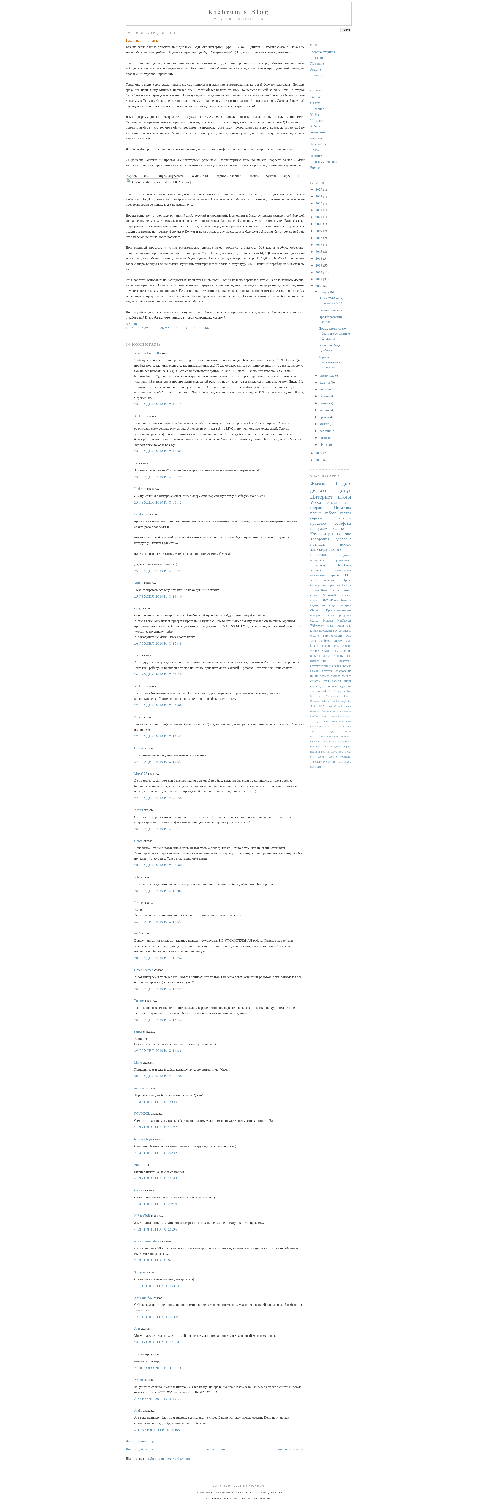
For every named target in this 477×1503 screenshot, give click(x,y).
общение (315, 741)
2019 (319, 230)
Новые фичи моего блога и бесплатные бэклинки (334, 333)
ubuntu (325, 646)
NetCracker (344, 620)
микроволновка (319, 736)
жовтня (325, 382)
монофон (334, 736)
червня (325, 410)
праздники (344, 615)
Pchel (138, 717)
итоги (344, 496)
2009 (319, 453)
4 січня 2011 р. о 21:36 (155, 1229)
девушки (345, 554)
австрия (346, 651)
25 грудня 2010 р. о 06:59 (158, 571)
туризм (327, 761)
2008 (319, 460)
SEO (325, 600)
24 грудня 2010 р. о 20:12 (158, 404)
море (336, 590)
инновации (345, 721)
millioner (140, 1087)
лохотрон (345, 661)
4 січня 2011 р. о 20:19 (155, 1203)
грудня (325, 292)
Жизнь (315, 97)
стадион (315, 635)
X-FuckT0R (142, 1215)
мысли (314, 671)
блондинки (318, 585)
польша (324, 676)
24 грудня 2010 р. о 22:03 (158, 451)
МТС (322, 706)
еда (349, 656)
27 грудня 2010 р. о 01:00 (158, 705)
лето (313, 580)
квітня (325, 423)
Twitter (346, 585)
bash (348, 640)
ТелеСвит (344, 565)
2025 (319, 189)
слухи (348, 751)
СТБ (335, 651)
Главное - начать (142, 40)
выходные (345, 711)
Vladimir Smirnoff (146, 353)
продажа (315, 751)
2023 (319, 203)
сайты (334, 751)
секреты (315, 681)
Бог (349, 701)
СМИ (325, 651)
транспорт (316, 761)
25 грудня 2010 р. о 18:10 (158, 596)
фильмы (328, 620)
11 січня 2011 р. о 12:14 (156, 1285)
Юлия (138, 809)
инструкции (329, 605)
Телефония (318, 144)
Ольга (138, 840)
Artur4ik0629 (143, 1297)
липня (324, 403)
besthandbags (143, 1139)
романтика (343, 559)
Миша (138, 582)
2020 (319, 224)
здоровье (343, 538)
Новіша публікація (139, 1448)
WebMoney (317, 625)
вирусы (315, 656)
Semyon (139, 1272)
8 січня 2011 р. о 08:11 (155, 1260)
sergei (138, 1031)
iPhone (334, 600)
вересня (326, 389)
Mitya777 (140, 773)
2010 (319, 286)
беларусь (326, 711)
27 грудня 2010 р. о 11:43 (158, 736)
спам (313, 595)
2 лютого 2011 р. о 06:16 (158, 1367)
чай (334, 761)
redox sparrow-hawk (147, 1241)
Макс (138, 1062)
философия (343, 570)
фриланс (336, 575)
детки (327, 656)
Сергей (139, 1190)
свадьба (346, 676)
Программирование (324, 161)
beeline (335, 701)
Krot (137, 902)
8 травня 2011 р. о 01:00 (157, 1429)
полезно (316, 138)
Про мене (317, 63)
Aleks (138, 1410)
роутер (337, 630)
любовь (315, 570)
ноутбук (327, 671)
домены (336, 716)
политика (318, 554)
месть (348, 731)
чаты (340, 761)
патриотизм (344, 741)
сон (312, 756)
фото (326, 635)
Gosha (138, 748)
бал (349, 625)
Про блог (316, 57)
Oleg (137, 608)
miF (137, 933)
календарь (315, 726)
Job (136, 877)
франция (345, 686)
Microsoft (329, 595)
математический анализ (325, 666)
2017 (319, 244)
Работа (315, 126)
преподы (317, 544)
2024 (319, 196)
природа (346, 746)
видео (314, 605)
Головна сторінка (214, 1448)
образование (343, 671)
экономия (315, 766)
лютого (325, 437)
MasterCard (332, 696)
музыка (346, 666)
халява (345, 512)
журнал (347, 716)
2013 (319, 265)
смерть (347, 630)
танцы (332, 686)
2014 (319, 258)
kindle (314, 646)
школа (347, 761)
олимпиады (329, 741)
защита (326, 721)
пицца (314, 676)
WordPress (324, 640)
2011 (319, 279)
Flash (348, 691)
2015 (319, 251)
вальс (336, 711)
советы (336, 681)
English (315, 167)
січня (324, 444)
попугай (335, 746)
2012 (319, 272)
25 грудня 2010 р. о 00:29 (158, 476)
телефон (330, 580)
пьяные (335, 676)
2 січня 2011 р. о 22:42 (155, 1152)
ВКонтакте (318, 565)
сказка (314, 620)
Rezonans (315, 701)
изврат (316, 507)
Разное (314, 651)
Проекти (316, 75)
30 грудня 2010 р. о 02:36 (158, 1076)
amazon (338, 640)
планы (315, 512)
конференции (318, 661)
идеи (334, 721)
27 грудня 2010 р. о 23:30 (158, 798)
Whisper (326, 701)
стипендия (317, 686)
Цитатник (317, 120)
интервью (329, 615)
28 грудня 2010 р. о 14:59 (158, 988)
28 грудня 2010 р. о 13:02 (158, 890)
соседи (321, 756)
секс (341, 751)
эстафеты (343, 523)
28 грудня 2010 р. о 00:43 (158, 828)
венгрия (315, 615)
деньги (318, 489)
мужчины (345, 736)
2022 (319, 210)
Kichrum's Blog (238, 11)
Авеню (346, 646)
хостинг (315, 691)
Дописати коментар (140, 1441)
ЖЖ (312, 706)
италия (346, 595)
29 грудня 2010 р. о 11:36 (158, 1050)
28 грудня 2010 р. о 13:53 (158, 921)
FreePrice (315, 696)
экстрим (346, 605)
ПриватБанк (319, 590)
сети (326, 681)
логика (314, 731)
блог (347, 502)
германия (334, 585)
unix (336, 646)
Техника (316, 155)
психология (318, 575)
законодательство (325, 549)
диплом (141, 327)
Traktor (139, 1000)
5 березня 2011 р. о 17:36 (158, 1398)
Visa (313, 640)
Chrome (315, 610)
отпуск (345, 518)
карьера (329, 726)
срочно (333, 756)
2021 (319, 217)
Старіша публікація (291, 1448)
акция (340, 625)
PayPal (347, 696)
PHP (200, 327)
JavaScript (337, 635)
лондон (331, 731)
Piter (137, 1164)
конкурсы (317, 559)
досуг (344, 489)
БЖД (343, 701)
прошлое (318, 523)
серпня (325, 396)
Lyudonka (141, 514)
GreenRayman (143, 969)
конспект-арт (344, 726)
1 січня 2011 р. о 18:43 (155, 1101)
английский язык (340, 706)
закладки (315, 721)
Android (325, 691)
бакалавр (315, 711)
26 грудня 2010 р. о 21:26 (158, 674)
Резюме (315, 69)
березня (325, 430)
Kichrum (140, 416)
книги (314, 630)
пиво (347, 590)
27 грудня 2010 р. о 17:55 (158, 761)
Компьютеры (319, 132)
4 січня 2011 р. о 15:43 (155, 1178)
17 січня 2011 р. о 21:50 (156, 1316)
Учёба (190, 327)
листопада (327, 375)
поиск (325, 746)
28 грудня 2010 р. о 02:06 (158, 865)
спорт (347, 681)
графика (314, 716)
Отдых (315, 102)
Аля (137, 1328)
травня (325, 417)
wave (330, 625)
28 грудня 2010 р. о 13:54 (158, 958)
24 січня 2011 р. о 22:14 (156, 1342)
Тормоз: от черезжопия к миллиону (330, 362)
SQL (208, 327)
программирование (167, 327)
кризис (315, 600)
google (345, 544)
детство (326, 716)
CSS (333, 691)
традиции (345, 756)
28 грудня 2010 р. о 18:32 (158, 1019)
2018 (319, 237)
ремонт (325, 751)
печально (332, 502)
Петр (137, 655)
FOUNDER (142, 1113)
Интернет (317, 108)
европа (316, 518)
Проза (314, 149)
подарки (315, 746)
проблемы (325, 630)
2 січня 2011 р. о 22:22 (155, 1127)
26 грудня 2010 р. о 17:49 (158, 643)
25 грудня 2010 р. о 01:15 (158, 502)
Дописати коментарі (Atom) (170, 1458)
